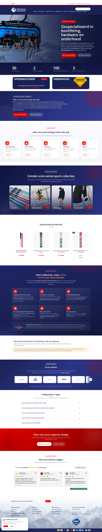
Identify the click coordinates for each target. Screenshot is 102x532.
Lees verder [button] (43, 485)
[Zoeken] (78, 8)
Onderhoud (58, 11)
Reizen (65, 11)
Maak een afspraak (45, 444)
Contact (13, 511)
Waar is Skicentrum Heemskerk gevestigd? (33, 418)
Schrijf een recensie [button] (80, 467)
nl (12, 3)
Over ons (13, 509)
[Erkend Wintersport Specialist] (76, 521)
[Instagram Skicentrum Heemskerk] (89, 501)
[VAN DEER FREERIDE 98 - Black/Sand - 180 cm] (21, 240)
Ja (5, 526)
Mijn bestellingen (56, 511)
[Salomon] (35, 379)
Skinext (84, 11)
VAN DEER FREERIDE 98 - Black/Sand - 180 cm (21, 251)
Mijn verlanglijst (56, 513)
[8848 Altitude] (64, 379)
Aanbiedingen (35, 513)
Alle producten (35, 509)
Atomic (32, 315)
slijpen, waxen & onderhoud (39, 106)
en (13, 3)
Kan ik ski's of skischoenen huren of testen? (33, 413)
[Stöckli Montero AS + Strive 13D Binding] (41, 240)
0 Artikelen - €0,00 (73, 3)
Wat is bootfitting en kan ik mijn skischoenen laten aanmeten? (38, 408)
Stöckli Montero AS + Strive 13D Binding (41, 251)
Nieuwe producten (36, 511)
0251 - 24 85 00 (59, 444)
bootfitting (63, 104)
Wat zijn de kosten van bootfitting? (31, 423)
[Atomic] (21, 379)
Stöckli (29, 315)
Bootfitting (50, 11)
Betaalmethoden (15, 515)
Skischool (42, 11)
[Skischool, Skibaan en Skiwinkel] (18, 10)
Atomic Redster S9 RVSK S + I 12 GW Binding (80, 251)
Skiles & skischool (85, 55)
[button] (88, 479)
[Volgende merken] (90, 379)
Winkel (35, 11)
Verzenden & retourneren (18, 513)
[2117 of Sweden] (49, 379)
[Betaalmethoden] (58, 530)
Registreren (55, 509)
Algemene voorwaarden (17, 517)
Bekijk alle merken (65, 372)
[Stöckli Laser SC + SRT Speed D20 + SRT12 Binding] (61, 240)
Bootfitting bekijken (70, 55)
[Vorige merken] (11, 379)
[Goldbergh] (78, 379)
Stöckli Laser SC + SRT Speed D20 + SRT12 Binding (61, 251)
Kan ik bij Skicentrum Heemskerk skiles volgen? (34, 403)
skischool (32, 104)
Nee (12, 526)
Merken (79, 11)
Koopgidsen (71, 11)
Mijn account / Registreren (85, 3)
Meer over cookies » (7, 528)
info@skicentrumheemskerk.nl (82, 514)
